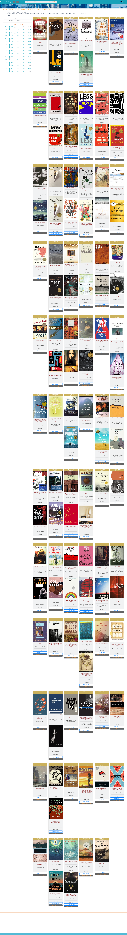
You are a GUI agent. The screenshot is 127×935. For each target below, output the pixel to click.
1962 (18, 65)
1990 (6, 47)
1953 (24, 71)
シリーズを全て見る (55, 233)
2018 (24, 32)
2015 (6, 32)
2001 (12, 41)
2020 (6, 29)
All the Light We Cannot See (40, 222)
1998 (24, 44)
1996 (12, 44)
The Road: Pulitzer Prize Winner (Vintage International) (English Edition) (55, 298)
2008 (23, 38)
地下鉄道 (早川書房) (101, 114)
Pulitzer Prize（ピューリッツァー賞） (17, 20)
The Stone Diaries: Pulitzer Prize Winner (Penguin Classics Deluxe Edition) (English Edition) (55, 420)
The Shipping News (71, 448)
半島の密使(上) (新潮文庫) (71, 187)
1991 (12, 47)
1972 (18, 59)
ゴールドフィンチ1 (55, 188)
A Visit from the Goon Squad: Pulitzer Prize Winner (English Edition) (86, 224)
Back (17, 2)
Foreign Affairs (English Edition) (117, 493)
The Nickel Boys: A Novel (55, 148)
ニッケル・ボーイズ (55, 114)
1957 (18, 68)
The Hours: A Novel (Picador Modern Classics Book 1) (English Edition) (86, 373)
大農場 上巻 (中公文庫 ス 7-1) (102, 417)
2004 (29, 41)
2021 (12, 29)
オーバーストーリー (71, 114)
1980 (6, 53)
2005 (6, 38)
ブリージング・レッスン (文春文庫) (55, 492)
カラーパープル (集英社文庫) (55, 567)
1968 (24, 62)
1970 (6, 59)
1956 (12, 68)
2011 (12, 35)
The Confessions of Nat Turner (55, 747)
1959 (29, 68)
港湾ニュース (71, 417)
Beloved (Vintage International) (71, 526)
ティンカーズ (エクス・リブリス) (102, 188)
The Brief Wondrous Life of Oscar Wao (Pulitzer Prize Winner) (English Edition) (40, 268)
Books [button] (21, 2)
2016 (12, 32)
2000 (6, 41)
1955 (6, 68)
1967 (18, 62)
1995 (6, 44)
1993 (24, 47)
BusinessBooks (29, 1)
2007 (18, 38)
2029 (29, 26)
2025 (6, 26)
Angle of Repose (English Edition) (102, 643)
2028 (24, 26)
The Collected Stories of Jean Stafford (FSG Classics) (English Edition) (117, 644)
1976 (12, 56)
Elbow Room (40, 643)
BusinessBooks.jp (5, 2)
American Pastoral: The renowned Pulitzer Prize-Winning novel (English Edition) (102, 341)
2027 (18, 26)
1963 (24, 65)
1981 (12, 53)
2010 (6, 35)
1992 (18, 47)
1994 (29, 47)
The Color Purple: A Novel (55, 598)
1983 (24, 53)
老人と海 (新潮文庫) (55, 861)
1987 (18, 50)
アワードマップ (37, 1)
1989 (29, 50)
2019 (29, 32)
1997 (18, 44)
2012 (18, 35)
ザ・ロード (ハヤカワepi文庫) (55, 265)
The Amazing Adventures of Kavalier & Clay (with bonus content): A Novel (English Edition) (55, 374)
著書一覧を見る (40, 51)
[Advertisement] (18, 84)
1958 (24, 68)
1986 (12, 50)
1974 (29, 59)
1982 (18, 53)
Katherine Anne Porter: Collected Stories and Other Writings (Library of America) (86, 718)
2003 (23, 41)
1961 (12, 65)
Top (14, 2)
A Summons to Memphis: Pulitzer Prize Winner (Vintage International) (86, 526)
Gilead (86, 296)
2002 (18, 41)
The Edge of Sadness (40, 788)
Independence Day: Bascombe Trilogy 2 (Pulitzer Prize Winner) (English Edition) (40, 420)
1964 (29, 65)
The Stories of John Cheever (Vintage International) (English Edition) (117, 600)
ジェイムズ (56, 41)
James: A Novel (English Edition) (55, 72)
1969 (29, 62)
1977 (18, 56)
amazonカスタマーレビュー (40, 53)
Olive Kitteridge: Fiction (117, 222)
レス (86, 114)
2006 (12, 38)
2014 (29, 35)
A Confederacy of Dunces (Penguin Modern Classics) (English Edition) (86, 600)
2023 (24, 29)
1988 (24, 50)
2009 (29, 38)
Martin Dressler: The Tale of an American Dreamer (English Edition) (117, 377)
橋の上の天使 (117, 566)
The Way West (101, 863)
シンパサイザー (117, 114)
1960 (6, 65)
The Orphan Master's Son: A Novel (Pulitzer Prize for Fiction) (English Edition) (71, 222)
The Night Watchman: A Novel (40, 115)
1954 (29, 71)
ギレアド (86, 264)
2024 (29, 29)
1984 (29, 53)
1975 (6, 56)
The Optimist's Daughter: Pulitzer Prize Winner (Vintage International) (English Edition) (86, 674)
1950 (6, 71)
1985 (6, 50)
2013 (24, 35)
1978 (24, 56)
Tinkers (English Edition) (101, 219)
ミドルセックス (117, 262)
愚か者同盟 (86, 566)
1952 (18, 71)
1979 (29, 56)
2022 (18, 29)
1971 (12, 59)
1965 (6, 62)
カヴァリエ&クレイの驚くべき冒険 (55, 340)
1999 (29, 44)
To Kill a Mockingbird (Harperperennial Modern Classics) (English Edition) (55, 821)
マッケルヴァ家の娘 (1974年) (86, 641)
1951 (12, 71)
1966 (12, 62)
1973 (24, 59)
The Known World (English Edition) (102, 295)
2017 (18, 32)
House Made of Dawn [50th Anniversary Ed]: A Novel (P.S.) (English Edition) (40, 717)
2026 (12, 26)
